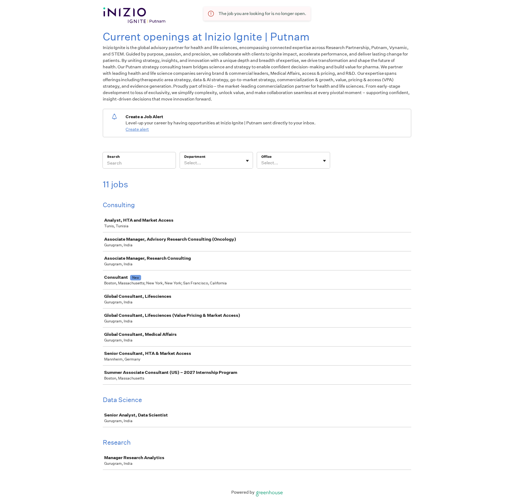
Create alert (137, 129)
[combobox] (184, 163)
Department (194, 156)
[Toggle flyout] (247, 161)
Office (266, 156)
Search (113, 156)
